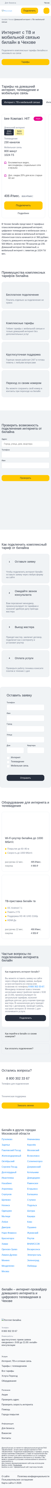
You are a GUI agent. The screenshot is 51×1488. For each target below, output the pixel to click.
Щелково (6, 1200)
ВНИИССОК (33, 1244)
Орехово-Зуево (9, 1249)
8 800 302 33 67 (18, 1078)
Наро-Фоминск (9, 1233)
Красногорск (8, 1238)
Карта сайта (8, 1483)
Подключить (29, 10)
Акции (5, 1394)
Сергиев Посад (9, 1167)
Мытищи (6, 1216)
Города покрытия (10, 1414)
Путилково (7, 1139)
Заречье (6, 1145)
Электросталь (34, 1255)
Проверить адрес (10, 1399)
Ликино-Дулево (9, 1255)
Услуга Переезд (10, 1376)
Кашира (31, 1216)
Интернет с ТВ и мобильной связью (22, 102)
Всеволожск (33, 1156)
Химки (5, 1244)
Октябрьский (8, 1161)
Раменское (32, 1183)
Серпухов (7, 1194)
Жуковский (32, 1233)
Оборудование (9, 1381)
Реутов (30, 1238)
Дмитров (6, 1227)
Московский (33, 1150)
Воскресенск (33, 1249)
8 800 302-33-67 (36, 986)
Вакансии (6, 1433)
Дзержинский (34, 1167)
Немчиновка (33, 1139)
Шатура (31, 1211)
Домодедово (33, 1178)
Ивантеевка (8, 1178)
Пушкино (31, 1227)
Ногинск (6, 1205)
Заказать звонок (25, 1105)
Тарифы (25, 62)
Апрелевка (7, 1189)
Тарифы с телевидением (14, 1366)
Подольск (32, 1205)
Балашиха (32, 1194)
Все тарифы (8, 1371)
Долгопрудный (9, 1172)
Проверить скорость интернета (17, 1404)
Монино (6, 1260)
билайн (4, 19)
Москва (5, 1271)
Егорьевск (32, 1189)
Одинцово (7, 1211)
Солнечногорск (34, 1161)
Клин (29, 1222)
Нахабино (7, 1183)
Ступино (31, 1200)
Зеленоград (33, 1260)
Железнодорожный (11, 1156)
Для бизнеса (10, 3)
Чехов (11, 19)
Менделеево (8, 1266)
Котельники (33, 1172)
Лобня (5, 1222)
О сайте (6, 1476)
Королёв (31, 1145)
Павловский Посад (11, 1150)
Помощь (6, 1409)
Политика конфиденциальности (33, 1476)
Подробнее (17, 1465)
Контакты (6, 1438)
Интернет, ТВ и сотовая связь (16, 1361)
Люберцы (32, 1266)
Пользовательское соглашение (17, 1480)
